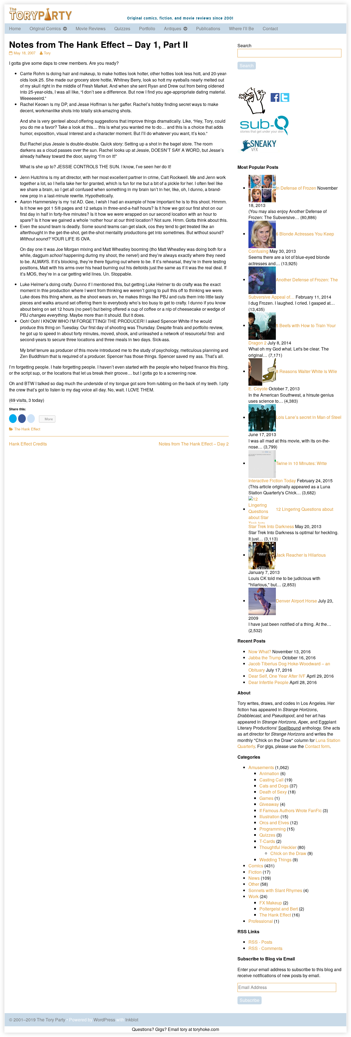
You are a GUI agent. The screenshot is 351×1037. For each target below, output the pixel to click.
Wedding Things (275, 859)
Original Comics (45, 28)
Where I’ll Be (241, 28)
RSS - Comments (265, 948)
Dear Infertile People (268, 682)
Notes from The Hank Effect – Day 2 (194, 444)
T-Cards (267, 841)
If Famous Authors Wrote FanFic (290, 810)
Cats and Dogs (273, 786)
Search (244, 45)
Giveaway (269, 804)
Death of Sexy (273, 792)
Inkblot (131, 1019)
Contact (270, 28)
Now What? (259, 651)
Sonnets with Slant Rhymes (275, 890)
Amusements (261, 767)
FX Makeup (270, 902)
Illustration (269, 816)
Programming (272, 829)
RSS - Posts (260, 942)
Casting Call (271, 780)
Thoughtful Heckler (277, 847)
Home (15, 28)
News (254, 878)
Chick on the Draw (288, 853)
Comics (255, 865)
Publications (208, 28)
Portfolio (147, 28)
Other (253, 884)
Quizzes (122, 28)
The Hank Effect (27, 428)
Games (266, 798)
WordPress (104, 1019)
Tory (47, 52)
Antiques (172, 28)
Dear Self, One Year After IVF (276, 676)
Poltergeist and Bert (278, 909)
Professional (260, 921)
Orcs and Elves (274, 822)
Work (253, 896)
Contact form (317, 746)
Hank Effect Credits (28, 444)
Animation (269, 773)
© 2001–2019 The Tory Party (37, 1019)
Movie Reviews (91, 28)
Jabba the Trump (264, 657)
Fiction (255, 872)
